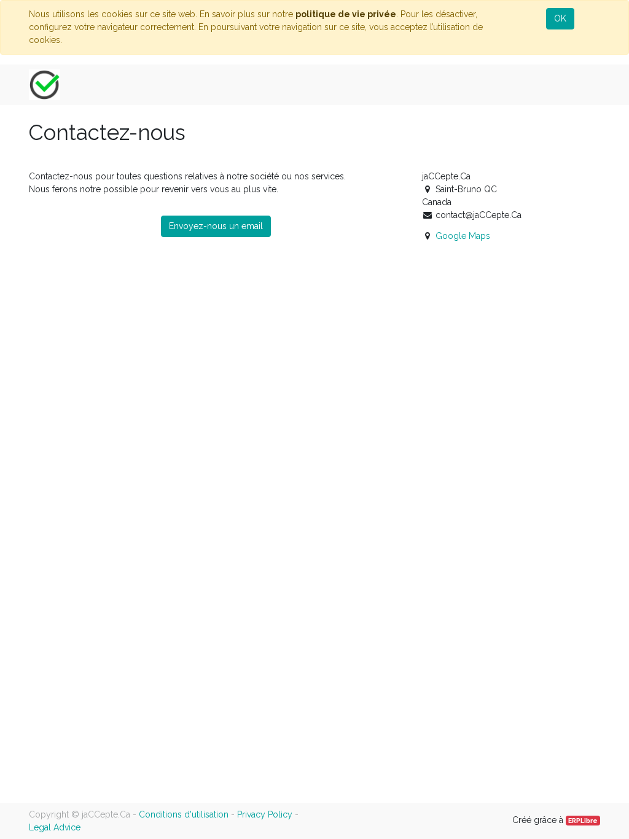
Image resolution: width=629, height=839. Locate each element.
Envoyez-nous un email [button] (216, 226)
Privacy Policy (264, 814)
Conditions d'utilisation (184, 814)
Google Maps (463, 236)
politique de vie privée (345, 14)
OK (560, 18)
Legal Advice (54, 827)
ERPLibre (583, 820)
